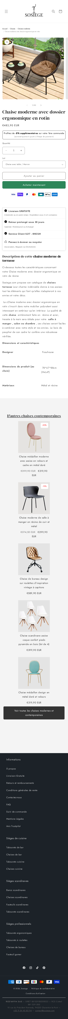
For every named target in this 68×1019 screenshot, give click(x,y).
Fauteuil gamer (13, 954)
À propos (11, 768)
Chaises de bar (14, 854)
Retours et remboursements (20, 783)
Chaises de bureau (15, 947)
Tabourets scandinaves (17, 911)
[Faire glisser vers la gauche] (27, 105)
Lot (3, 158)
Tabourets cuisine (15, 861)
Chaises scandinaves (17, 897)
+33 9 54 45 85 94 (22, 1010)
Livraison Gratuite (15, 775)
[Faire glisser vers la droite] (40, 105)
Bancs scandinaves (15, 890)
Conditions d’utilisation (35, 993)
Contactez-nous (14, 797)
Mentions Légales (15, 818)
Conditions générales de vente (21, 790)
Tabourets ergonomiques (19, 933)
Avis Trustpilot (13, 826)
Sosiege (24, 988)
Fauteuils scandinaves (17, 904)
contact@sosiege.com (45, 1010)
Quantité (6, 143)
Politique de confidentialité (43, 988)
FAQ (8, 804)
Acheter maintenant (34, 185)
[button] (6, 11)
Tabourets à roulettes (17, 940)
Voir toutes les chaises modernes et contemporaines (34, 713)
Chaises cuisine (14, 868)
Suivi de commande (16, 811)
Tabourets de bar (15, 847)
